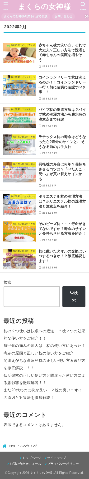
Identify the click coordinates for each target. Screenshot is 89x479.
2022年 (25, 445)
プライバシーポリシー (63, 464)
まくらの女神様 (44, 6)
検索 (7, 282)
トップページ (31, 458)
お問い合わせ (63, 16)
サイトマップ (56, 458)
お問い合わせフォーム (25, 464)
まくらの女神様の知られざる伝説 (26, 16)
